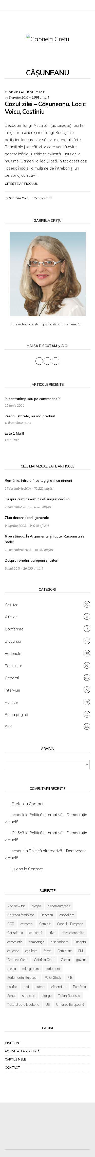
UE (48, 1004)
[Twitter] (13, 6)
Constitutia (15, 933)
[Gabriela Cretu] (47, 38)
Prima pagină (16, 714)
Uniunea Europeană (70, 1004)
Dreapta (80, 942)
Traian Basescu (69, 996)
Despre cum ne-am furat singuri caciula (37, 499)
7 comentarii (43, 198)
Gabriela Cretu (19, 198)
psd (26, 987)
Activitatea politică (22, 1051)
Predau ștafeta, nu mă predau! (30, 416)
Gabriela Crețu (44, 960)
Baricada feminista (20, 915)
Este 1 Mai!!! (14, 433)
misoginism (30, 969)
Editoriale (13, 653)
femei (47, 951)
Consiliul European (70, 924)
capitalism (67, 915)
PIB (69, 977)
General (17, 92)
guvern (81, 960)
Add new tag (16, 906)
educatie (13, 951)
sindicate (28, 996)
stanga (47, 996)
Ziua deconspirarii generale (27, 517)
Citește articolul (21, 184)
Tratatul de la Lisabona (23, 1004)
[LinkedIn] (20, 6)
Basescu (47, 915)
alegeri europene (59, 906)
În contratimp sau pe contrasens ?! (33, 398)
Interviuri (12, 690)
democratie (15, 942)
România (79, 987)
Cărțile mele (15, 1059)
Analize (11, 604)
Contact (36, 803)
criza (52, 933)
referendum (58, 987)
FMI (81, 951)
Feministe (13, 665)
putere (39, 987)
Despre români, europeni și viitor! (31, 560)
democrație (36, 942)
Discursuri (13, 641)
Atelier (11, 616)
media (11, 969)
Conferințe (14, 628)
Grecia (65, 960)
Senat (11, 996)
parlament (53, 969)
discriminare (59, 942)
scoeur (18, 850)
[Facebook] (7, 6)
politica (12, 987)
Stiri (8, 726)
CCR (10, 924)
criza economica (73, 933)
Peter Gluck (53, 977)
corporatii (35, 933)
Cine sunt (13, 1043)
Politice (36, 92)
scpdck (18, 814)
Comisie (45, 924)
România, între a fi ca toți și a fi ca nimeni (38, 480)
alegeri (36, 906)
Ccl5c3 (18, 832)
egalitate (31, 951)
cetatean (27, 924)
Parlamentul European (23, 977)
